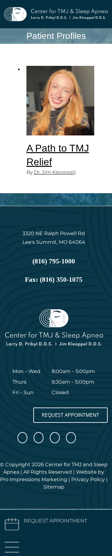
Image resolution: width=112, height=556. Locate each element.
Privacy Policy (88, 479)
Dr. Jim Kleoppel (54, 172)
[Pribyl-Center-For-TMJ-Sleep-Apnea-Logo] (56, 8)
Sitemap (53, 487)
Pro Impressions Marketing (33, 479)
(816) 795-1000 (53, 261)
